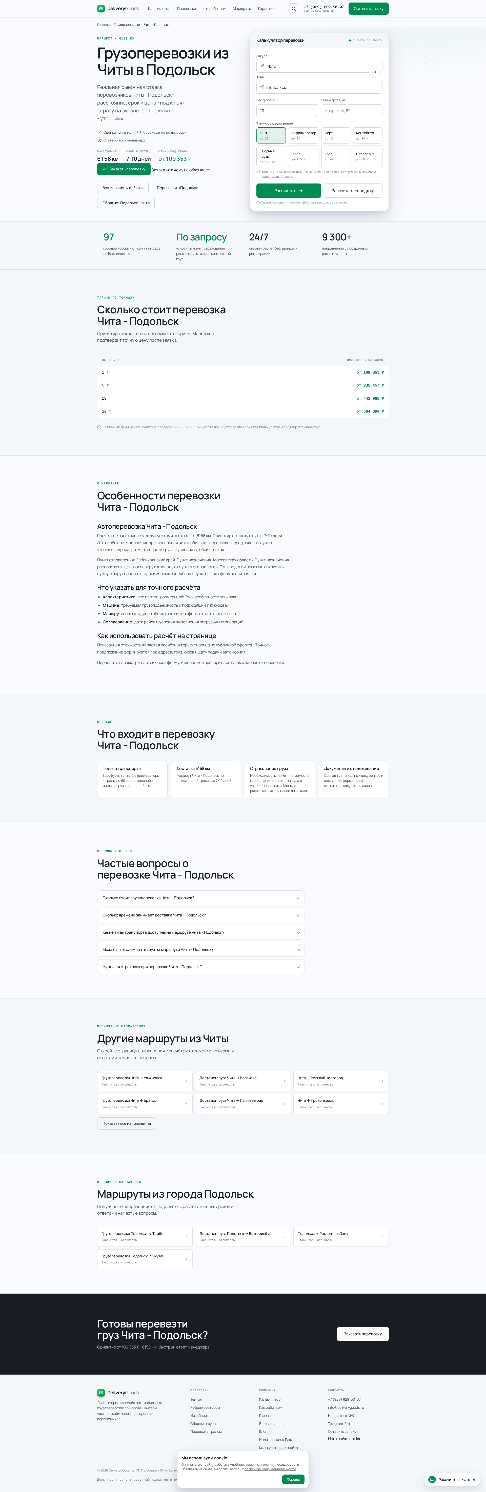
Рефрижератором (205, 1407)
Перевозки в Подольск (177, 187)
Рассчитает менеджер (353, 190)
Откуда (261, 56)
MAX (318, 10)
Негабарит (199, 1415)
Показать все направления (127, 1123)
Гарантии (266, 8)
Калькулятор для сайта (278, 1447)
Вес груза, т (265, 100)
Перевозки (186, 8)
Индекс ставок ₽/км (276, 1439)
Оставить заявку (368, 8)
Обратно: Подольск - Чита (126, 203)
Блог (263, 1431)
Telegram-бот (339, 1423)
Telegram (328, 10)
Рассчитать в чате (454, 1479)
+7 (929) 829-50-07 (324, 7)
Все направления (274, 1423)
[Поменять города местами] (374, 72)
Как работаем (214, 8)
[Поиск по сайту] (294, 8)
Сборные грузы (203, 1423)
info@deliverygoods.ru (346, 1407)
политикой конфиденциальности (270, 1469)
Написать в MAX (341, 1415)
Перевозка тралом (206, 1431)
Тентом (196, 1399)
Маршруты (242, 8)
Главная (103, 24)
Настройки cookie (344, 1438)
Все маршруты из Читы (123, 187)
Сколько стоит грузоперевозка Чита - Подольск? (148, 898)
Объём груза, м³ (333, 100)
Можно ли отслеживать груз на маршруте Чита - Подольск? (158, 949)
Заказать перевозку (127, 169)
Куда (260, 77)
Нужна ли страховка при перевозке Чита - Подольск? (152, 966)
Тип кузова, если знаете (274, 123)
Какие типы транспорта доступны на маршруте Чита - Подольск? (163, 932)
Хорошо (293, 1479)
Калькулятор (159, 8)
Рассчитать (285, 190)
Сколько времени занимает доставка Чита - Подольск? (154, 915)
